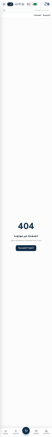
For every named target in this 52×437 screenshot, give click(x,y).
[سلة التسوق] (26, 430)
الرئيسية (46, 15)
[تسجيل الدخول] (4, 4)
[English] (28, 4)
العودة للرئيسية (26, 248)
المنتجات (37, 15)
